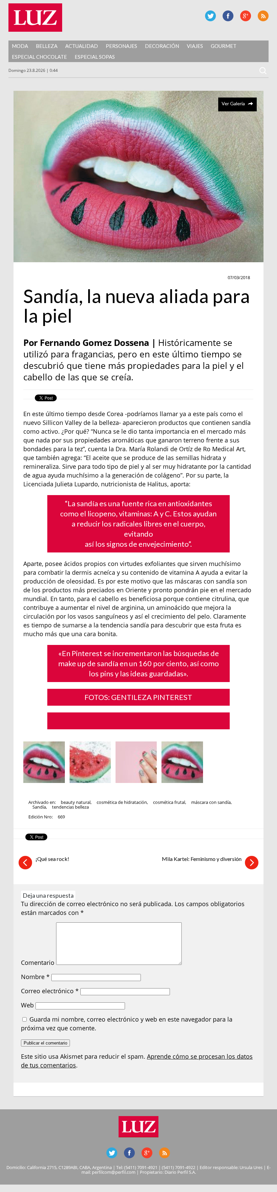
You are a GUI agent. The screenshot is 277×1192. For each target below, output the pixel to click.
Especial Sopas (95, 57)
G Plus (245, 15)
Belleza (46, 46)
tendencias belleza (70, 807)
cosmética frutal (169, 802)
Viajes (195, 46)
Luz (35, 17)
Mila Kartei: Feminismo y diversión (202, 859)
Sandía (39, 807)
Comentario (37, 962)
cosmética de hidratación (122, 802)
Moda (20, 46)
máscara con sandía (211, 802)
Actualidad (81, 46)
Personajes (121, 46)
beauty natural (76, 802)
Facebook (228, 15)
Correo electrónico (50, 991)
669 (61, 817)
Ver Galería (233, 103)
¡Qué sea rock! (52, 859)
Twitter (210, 15)
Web (27, 1005)
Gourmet (223, 46)
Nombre (35, 977)
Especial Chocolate (39, 57)
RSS (263, 15)
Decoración (162, 46)
